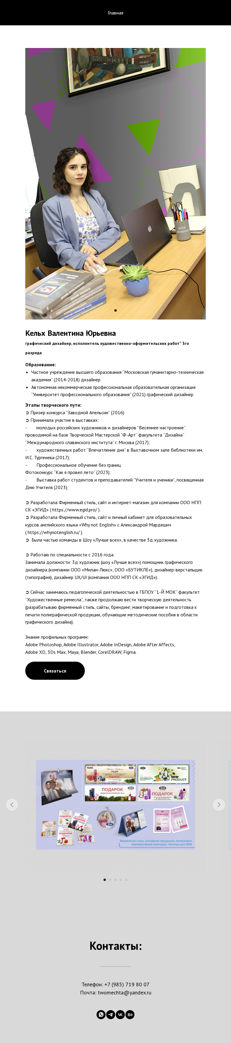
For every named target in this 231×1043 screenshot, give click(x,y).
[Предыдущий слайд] (12, 805)
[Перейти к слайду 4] (121, 880)
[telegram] (110, 1014)
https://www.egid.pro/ (74, 510)
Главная (115, 13)
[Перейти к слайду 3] (115, 880)
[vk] (120, 1014)
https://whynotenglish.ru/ (54, 532)
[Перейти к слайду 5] (126, 880)
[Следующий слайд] (219, 805)
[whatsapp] (101, 1014)
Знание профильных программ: (57, 637)
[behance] (129, 1014)
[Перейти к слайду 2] (110, 880)
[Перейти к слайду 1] (115, 310)
